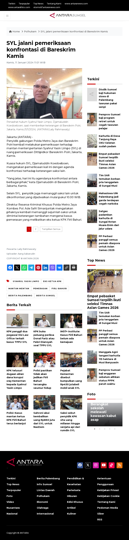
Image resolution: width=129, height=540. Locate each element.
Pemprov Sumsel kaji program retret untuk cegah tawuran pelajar (109, 121)
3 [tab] (104, 429)
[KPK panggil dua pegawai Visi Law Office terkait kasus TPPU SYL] (17, 320)
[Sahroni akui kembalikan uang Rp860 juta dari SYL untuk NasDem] (44, 402)
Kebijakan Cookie (108, 496)
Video (10, 501)
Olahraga (42, 507)
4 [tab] (110, 429)
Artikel (71, 507)
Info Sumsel (44, 484)
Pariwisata (73, 490)
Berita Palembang (48, 478)
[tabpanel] (104, 414)
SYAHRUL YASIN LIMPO (26, 281)
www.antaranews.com (76, 3)
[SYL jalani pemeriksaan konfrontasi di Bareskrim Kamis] (104, 280)
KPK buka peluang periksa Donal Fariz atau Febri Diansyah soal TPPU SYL (43, 338)
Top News (38, 3)
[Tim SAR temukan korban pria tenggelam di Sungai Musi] (92, 180)
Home (16, 31)
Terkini (11, 3)
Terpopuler (24, 3)
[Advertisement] (108, 56)
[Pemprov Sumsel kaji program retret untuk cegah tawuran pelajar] (92, 119)
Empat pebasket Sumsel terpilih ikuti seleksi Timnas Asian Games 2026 (109, 160)
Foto (91, 394)
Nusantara (13, 507)
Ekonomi (42, 501)
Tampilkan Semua (51, 229)
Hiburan (72, 496)
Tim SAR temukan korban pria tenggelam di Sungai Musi (109, 318)
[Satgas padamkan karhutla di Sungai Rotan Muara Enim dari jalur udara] (92, 216)
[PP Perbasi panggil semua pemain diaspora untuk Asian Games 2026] (92, 241)
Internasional (45, 513)
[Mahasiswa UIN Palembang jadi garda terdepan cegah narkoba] (92, 198)
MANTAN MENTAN (18, 288)
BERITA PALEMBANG (20, 295)
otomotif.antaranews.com (46, 7)
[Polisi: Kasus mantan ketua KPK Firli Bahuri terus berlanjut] (17, 402)
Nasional (12, 513)
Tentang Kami (54, 3)
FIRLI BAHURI (59, 288)
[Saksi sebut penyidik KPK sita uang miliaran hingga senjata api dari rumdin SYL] (71, 402)
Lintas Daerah (46, 490)
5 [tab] (115, 429)
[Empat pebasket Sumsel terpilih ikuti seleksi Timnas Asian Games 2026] (92, 158)
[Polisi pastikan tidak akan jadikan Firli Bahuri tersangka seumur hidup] (44, 359)
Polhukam (30, 31)
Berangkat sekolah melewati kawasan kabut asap (103, 412)
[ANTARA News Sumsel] (67, 15)
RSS (99, 519)
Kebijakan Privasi (108, 490)
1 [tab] (94, 429)
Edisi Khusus (75, 501)
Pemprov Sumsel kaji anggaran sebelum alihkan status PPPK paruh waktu (109, 376)
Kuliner (71, 513)
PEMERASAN (40, 288)
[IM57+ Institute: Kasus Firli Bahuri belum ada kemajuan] (71, 320)
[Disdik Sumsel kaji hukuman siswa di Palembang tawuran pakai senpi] (92, 94)
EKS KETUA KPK (52, 281)
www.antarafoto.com (19, 7)
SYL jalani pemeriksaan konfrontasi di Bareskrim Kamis (74, 31)
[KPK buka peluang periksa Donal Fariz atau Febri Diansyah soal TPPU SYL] (44, 320)
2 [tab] (99, 429)
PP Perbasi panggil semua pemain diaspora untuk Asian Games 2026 (109, 243)
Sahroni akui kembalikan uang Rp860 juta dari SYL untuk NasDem (44, 419)
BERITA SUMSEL (45, 295)
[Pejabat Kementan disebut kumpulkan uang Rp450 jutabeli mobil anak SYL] (71, 359)
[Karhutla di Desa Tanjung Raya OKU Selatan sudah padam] (92, 140)
